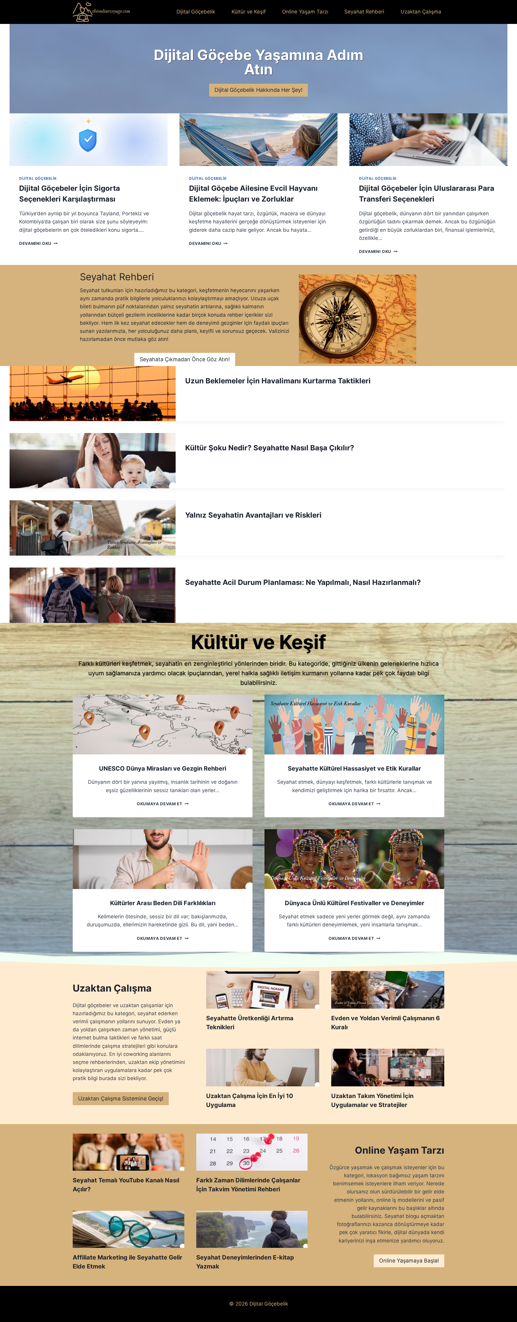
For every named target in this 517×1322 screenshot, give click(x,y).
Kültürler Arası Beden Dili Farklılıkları (162, 903)
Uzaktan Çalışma (421, 12)
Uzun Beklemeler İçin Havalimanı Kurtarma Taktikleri (278, 380)
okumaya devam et (161, 803)
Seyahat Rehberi (364, 12)
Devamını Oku (37, 243)
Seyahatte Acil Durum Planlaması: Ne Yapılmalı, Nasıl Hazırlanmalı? (303, 582)
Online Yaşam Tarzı (305, 12)
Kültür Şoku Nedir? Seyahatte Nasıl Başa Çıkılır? (269, 447)
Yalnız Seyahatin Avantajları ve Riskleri (253, 515)
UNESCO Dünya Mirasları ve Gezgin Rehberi (162, 768)
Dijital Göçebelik (196, 12)
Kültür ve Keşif (249, 12)
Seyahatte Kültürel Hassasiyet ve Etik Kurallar (354, 768)
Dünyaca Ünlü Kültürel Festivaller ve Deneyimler (354, 903)
